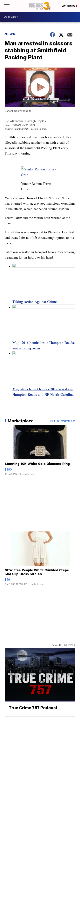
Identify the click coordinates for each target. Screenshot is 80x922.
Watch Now (69, 6)
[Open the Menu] (6, 6)
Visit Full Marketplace (62, 420)
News (10, 34)
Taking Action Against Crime (34, 301)
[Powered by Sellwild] (69, 644)
